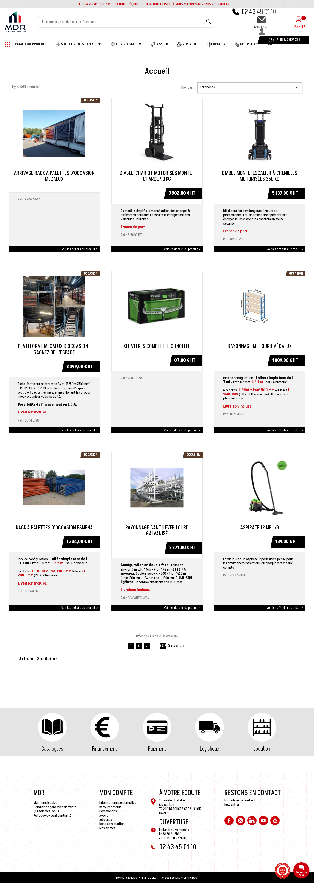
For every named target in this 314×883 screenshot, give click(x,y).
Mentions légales (45, 802)
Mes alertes (107, 828)
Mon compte (116, 793)
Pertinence (249, 87)
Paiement (157, 749)
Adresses (105, 819)
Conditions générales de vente (55, 807)
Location (262, 749)
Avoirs (103, 815)
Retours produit (110, 807)
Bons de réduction (112, 823)
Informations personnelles (117, 802)
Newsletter (231, 805)
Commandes (108, 811)
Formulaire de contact (239, 800)
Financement (104, 749)
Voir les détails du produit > (79, 249)
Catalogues (52, 749)
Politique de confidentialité (52, 815)
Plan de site (149, 878)
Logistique (209, 749)
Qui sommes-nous (46, 811)
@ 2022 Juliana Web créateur (180, 878)
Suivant (177, 645)
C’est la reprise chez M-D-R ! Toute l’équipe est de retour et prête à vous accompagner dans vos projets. (153, 4)
